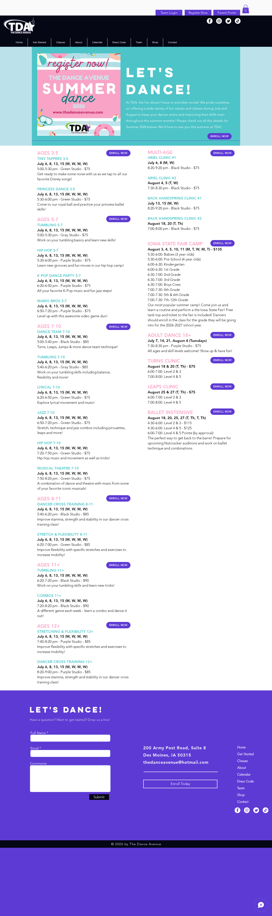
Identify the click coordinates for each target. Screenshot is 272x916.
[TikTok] (238, 21)
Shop (241, 795)
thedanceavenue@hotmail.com (175, 762)
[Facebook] (209, 21)
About (241, 767)
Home (241, 747)
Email (34, 748)
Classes (242, 761)
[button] (245, 9)
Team (241, 788)
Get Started (245, 754)
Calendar (244, 774)
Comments (38, 763)
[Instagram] (219, 21)
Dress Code (245, 781)
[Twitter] (228, 21)
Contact (242, 801)
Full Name (38, 733)
